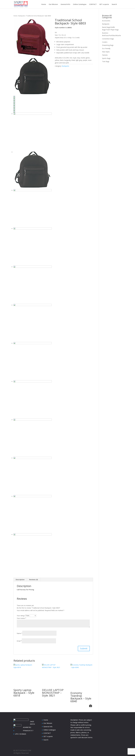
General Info (65, 4)
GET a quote (104, 4)
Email (19, 641)
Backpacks (21, 16)
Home (43, 4)
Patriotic (105, 55)
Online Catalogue (79, 4)
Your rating (21, 615)
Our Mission (53, 4)
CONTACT (93, 4)
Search (114, 4)
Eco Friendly (106, 48)
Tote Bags (105, 61)
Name (19, 633)
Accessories (106, 21)
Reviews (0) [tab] (33, 580)
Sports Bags (106, 58)
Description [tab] (20, 580)
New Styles (106, 52)
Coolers (104, 42)
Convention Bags (108, 39)
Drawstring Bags (107, 45)
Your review (21, 618)
